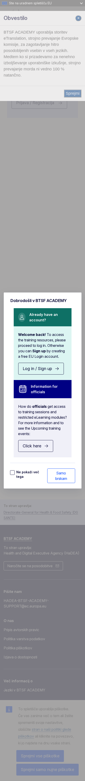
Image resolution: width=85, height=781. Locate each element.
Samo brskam (61, 476)
